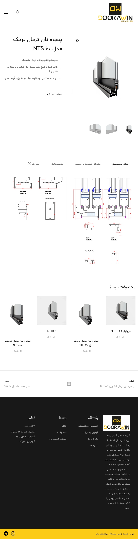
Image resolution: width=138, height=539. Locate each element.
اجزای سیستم (121, 164)
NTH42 (51, 331)
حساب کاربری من (57, 439)
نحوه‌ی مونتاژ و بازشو (88, 164)
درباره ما (94, 445)
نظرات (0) (34, 164)
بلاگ (64, 426)
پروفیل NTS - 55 (121, 331)
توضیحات (57, 164)
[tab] (121, 164)
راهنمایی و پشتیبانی (88, 426)
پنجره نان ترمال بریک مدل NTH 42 (86, 343)
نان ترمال (49, 94)
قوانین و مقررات (90, 432)
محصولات (61, 432)
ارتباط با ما (93, 439)
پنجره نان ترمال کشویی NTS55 (17, 343)
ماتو (97, 533)
